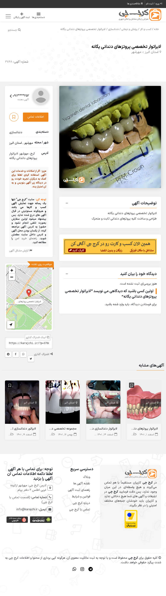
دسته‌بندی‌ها (38, 17)
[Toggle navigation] (7, 16)
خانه (156, 29)
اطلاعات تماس (35, 117)
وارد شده (118, 304)
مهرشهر (136, 52)
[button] (110, 204)
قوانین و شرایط (81, 496)
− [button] (11, 277)
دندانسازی (113, 29)
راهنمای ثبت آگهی (79, 490)
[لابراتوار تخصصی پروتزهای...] (29, 292)
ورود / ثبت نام (153, 4)
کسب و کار (145, 29)
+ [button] (11, 270)
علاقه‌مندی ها (134, 4)
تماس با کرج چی (79, 509)
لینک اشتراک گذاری (36, 337)
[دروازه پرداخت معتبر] (130, 519)
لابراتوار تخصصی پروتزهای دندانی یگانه (126, 47)
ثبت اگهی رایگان (21, 17)
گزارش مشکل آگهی (19, 251)
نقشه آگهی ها (81, 483)
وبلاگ (86, 477)
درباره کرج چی (81, 503)
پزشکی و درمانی (129, 29)
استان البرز (151, 52)
